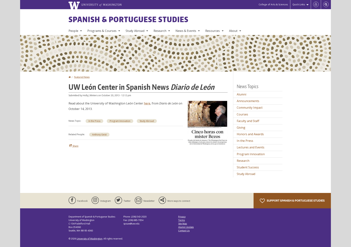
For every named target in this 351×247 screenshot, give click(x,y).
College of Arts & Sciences (273, 4)
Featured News (82, 77)
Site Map (182, 223)
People (73, 31)
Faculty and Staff (248, 121)
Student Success (248, 167)
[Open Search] (326, 4)
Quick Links (298, 4)
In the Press (94, 121)
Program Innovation (120, 121)
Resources (212, 31)
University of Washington (89, 238)
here (147, 103)
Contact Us (184, 230)
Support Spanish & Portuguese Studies (295, 200)
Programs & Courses (101, 31)
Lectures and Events (250, 147)
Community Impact (250, 108)
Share (75, 146)
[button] (207, 123)
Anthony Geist (99, 134)
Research (160, 31)
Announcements (248, 101)
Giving (241, 128)
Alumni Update (186, 227)
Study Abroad (135, 31)
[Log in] (316, 4)
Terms (181, 220)
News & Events (186, 31)
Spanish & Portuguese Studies (128, 19)
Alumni (241, 94)
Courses (242, 114)
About (233, 31)
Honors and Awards (250, 134)
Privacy (182, 216)
